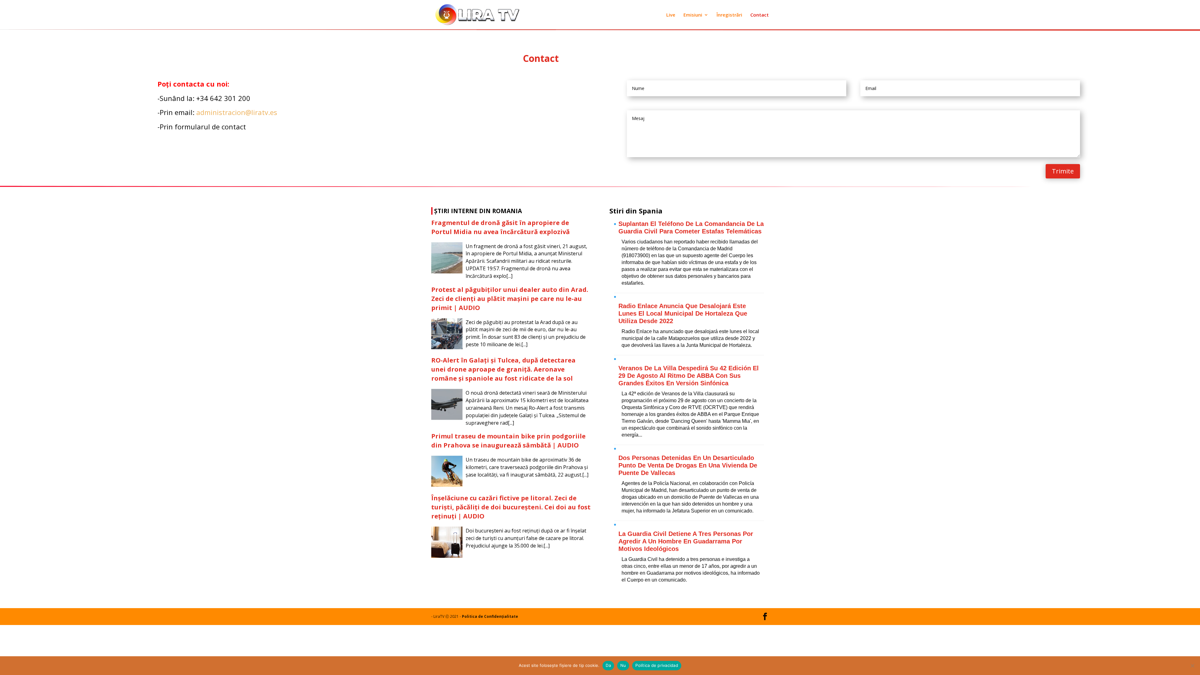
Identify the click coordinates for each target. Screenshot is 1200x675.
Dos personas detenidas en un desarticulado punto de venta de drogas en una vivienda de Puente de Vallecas (687, 465)
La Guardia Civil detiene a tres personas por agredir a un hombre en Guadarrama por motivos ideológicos (685, 541)
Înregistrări (729, 15)
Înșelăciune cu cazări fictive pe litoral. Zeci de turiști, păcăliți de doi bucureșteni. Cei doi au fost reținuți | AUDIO (511, 507)
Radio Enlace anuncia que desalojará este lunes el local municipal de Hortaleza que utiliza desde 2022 (682, 313)
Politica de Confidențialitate (490, 616)
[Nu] (1192, 665)
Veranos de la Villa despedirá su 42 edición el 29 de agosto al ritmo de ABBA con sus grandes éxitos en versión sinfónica (688, 376)
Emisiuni (692, 15)
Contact (759, 15)
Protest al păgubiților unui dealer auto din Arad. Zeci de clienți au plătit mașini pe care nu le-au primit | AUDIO (509, 298)
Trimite (1063, 171)
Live (670, 15)
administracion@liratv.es (236, 112)
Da (608, 665)
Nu (623, 665)
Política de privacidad (656, 665)
